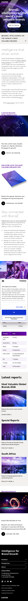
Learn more (6, 414)
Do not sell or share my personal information (14, 318)
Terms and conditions (6, 588)
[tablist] (14, 573)
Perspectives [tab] (5, 563)
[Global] (14, 398)
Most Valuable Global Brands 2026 (14, 385)
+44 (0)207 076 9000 (8, 577)
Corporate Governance (7, 593)
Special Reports (10, 420)
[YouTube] (2, 582)
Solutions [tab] (4, 559)
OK (14, 312)
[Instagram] (5, 582)
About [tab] (3, 567)
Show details (19, 307)
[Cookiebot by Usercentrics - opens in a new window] (19, 281)
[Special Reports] (14, 432)
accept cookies (10, 103)
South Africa (9, 454)
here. (20, 97)
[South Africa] (14, 465)
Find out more (7, 448)
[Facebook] (8, 582)
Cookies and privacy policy (8, 590)
